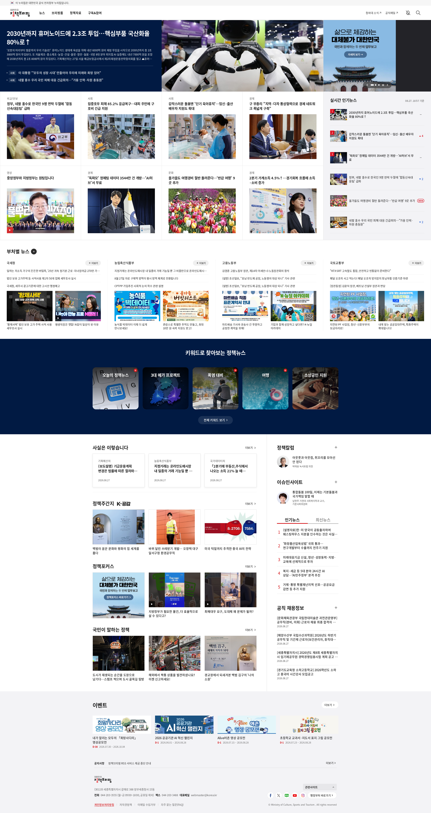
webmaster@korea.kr (204, 795)
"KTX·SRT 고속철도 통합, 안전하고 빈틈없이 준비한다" (360, 270)
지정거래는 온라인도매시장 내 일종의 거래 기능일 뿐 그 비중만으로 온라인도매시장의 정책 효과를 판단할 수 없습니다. (161, 270)
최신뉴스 (323, 520)
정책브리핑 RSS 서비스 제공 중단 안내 (129, 763)
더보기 (93, 263)
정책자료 (75, 13)
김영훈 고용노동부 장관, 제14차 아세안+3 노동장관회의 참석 (255, 270)
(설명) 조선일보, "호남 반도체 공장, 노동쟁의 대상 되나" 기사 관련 (258, 278)
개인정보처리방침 (104, 804)
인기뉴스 (292, 520)
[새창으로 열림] (270, 795)
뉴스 (42, 13)
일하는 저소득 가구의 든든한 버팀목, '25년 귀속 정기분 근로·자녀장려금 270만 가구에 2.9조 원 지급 (54, 270)
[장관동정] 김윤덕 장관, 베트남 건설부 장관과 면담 (357, 286)
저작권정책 (126, 804)
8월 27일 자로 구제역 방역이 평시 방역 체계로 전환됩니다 (146, 278)
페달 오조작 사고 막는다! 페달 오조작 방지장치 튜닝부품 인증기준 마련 (369, 278)
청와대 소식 (372, 12)
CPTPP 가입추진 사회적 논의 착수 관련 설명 (138, 286)
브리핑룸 (57, 13)
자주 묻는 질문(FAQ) (172, 804)
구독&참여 (95, 13)
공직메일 (390, 12)
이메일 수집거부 (146, 804)
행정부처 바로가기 (320, 795)
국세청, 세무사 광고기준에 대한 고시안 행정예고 (33, 286)
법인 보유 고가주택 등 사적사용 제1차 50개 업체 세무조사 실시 (41, 278)
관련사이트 (311, 787)
